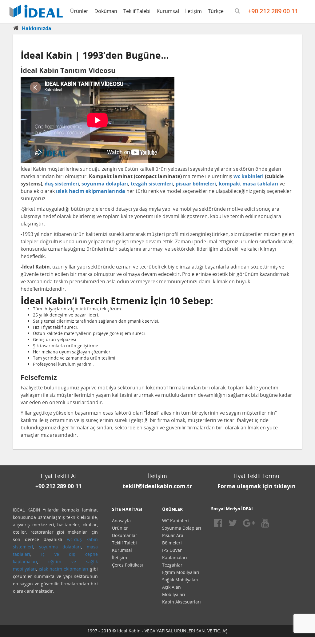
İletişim (193, 11)
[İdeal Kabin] (36, 10)
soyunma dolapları (60, 547)
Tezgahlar (172, 565)
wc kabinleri (248, 176)
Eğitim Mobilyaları (180, 572)
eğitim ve (62, 561)
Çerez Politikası (127, 565)
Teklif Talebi (136, 11)
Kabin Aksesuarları (181, 602)
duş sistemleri (62, 183)
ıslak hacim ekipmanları (64, 569)
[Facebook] (218, 522)
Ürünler (79, 11)
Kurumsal (168, 11)
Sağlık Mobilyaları (180, 580)
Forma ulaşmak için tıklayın (256, 486)
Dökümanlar (124, 535)
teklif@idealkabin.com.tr (157, 486)
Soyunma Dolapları (181, 528)
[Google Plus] (249, 522)
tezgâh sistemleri (152, 183)
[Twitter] (232, 522)
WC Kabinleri (175, 521)
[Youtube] (265, 522)
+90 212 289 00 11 (273, 11)
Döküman (105, 11)
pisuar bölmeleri (196, 183)
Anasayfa (121, 521)
